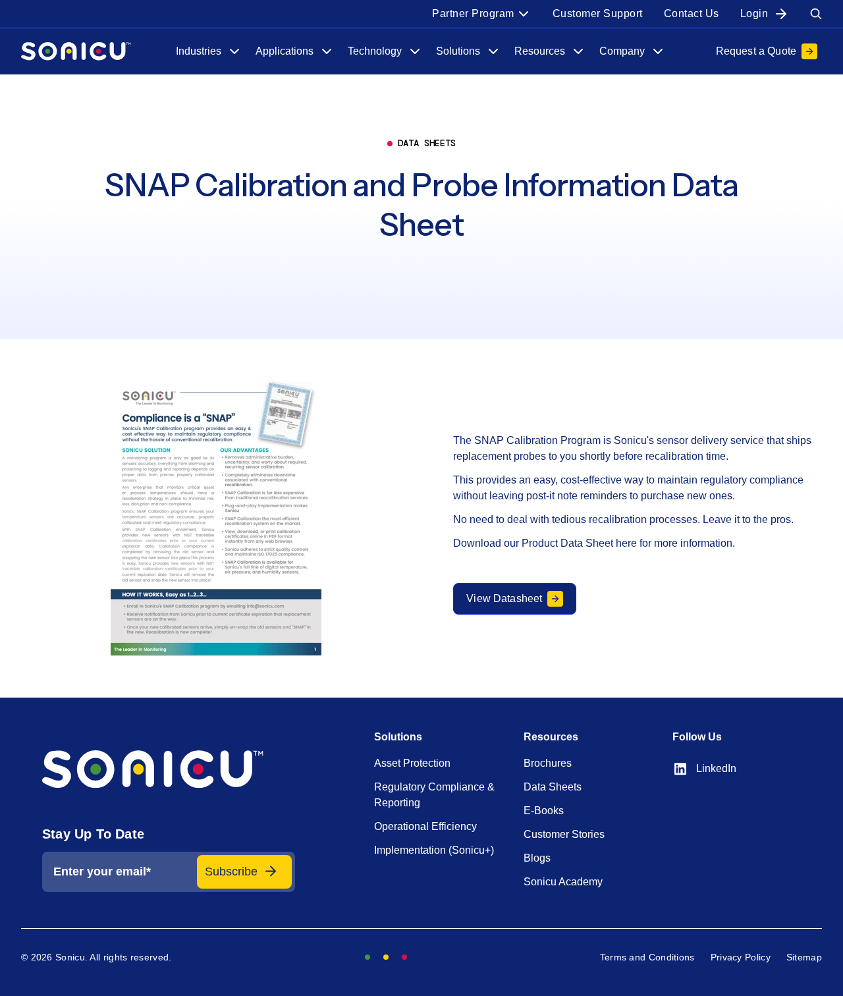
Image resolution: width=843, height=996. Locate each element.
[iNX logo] (168, 769)
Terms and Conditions (647, 957)
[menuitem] (481, 14)
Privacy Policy (741, 957)
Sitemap (804, 957)
